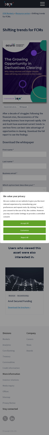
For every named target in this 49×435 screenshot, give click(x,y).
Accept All (24, 223)
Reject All (24, 237)
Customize (24, 230)
